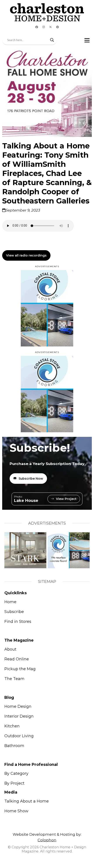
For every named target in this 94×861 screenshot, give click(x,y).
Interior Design (19, 716)
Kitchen (12, 726)
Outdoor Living (19, 736)
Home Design (17, 706)
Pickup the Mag (20, 668)
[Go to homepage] (47, 12)
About (10, 649)
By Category (16, 773)
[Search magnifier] (52, 40)
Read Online (16, 659)
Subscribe (14, 611)
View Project (66, 499)
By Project (14, 783)
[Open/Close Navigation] (87, 40)
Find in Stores (17, 621)
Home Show (16, 811)
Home (10, 601)
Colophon (47, 840)
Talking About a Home (26, 801)
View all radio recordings (26, 255)
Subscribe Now (31, 478)
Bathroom (14, 745)
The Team (14, 678)
